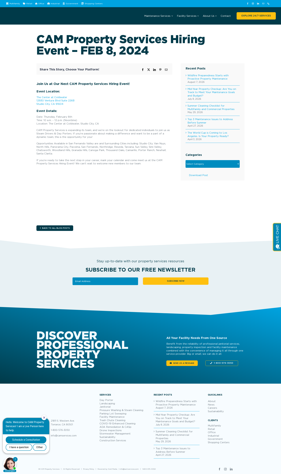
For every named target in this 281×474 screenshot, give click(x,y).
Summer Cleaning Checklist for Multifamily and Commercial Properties (174, 434)
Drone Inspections (111, 430)
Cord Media (112, 469)
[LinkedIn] (154, 70)
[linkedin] (258, 4)
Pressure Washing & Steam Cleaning (121, 410)
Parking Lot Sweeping (113, 413)
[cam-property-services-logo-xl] (65, 394)
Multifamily (214, 425)
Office (212, 432)
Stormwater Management (115, 433)
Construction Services (113, 440)
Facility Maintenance (112, 416)
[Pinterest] (160, 70)
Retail (211, 429)
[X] (149, 70)
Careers (212, 407)
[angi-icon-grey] (237, 468)
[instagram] (253, 4)
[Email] (166, 70)
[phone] (268, 4)
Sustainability (107, 437)
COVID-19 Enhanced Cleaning (117, 423)
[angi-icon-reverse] (274, 3)
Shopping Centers (218, 442)
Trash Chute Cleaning (112, 420)
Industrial (213, 435)
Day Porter (106, 400)
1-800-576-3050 (223, 363)
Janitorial (105, 406)
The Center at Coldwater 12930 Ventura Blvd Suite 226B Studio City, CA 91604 (55, 100)
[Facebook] (143, 70)
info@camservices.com (64, 435)
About (212, 401)
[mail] (263, 4)
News (211, 404)
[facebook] (248, 4)
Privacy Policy (88, 469)
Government (215, 439)
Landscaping (107, 403)
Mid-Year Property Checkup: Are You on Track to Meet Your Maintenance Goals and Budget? (211, 92)
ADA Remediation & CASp (115, 427)
